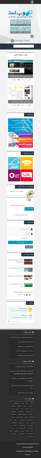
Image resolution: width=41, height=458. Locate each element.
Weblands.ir (31, 451)
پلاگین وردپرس (21, 434)
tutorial (27, 409)
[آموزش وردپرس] (20, 137)
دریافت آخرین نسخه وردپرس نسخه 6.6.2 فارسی (20, 121)
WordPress (13, 414)
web (32, 409)
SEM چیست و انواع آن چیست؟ (24, 366)
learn (27, 403)
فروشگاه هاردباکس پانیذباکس (18, 293)
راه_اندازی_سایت (22, 425)
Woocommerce (29, 412)
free (22, 403)
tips (18, 409)
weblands (21, 412)
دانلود (27, 423)
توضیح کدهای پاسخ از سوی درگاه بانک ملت (15, 261)
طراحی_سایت (30, 428)
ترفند (15, 420)
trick (22, 409)
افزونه (13, 417)
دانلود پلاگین (30, 425)
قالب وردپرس (22, 428)
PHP (32, 403)
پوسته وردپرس (30, 436)
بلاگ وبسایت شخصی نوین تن (25, 342)
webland (14, 412)
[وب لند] (20, 18)
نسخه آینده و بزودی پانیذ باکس (24, 351)
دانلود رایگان (14, 423)
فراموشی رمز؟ (29, 247)
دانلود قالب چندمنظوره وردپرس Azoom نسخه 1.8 (22, 379)
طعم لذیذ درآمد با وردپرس (18, 191)
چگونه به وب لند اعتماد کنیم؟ (25, 393)
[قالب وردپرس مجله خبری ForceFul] (20, 67)
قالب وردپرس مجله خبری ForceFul (20, 76)
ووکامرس (16, 431)
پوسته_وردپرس (13, 434)
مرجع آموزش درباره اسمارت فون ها (19, 309)
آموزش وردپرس (19, 417)
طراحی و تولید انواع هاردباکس (19, 316)
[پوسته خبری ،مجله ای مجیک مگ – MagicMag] (20, 92)
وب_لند (12, 428)
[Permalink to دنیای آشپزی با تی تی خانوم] (28, 278)
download (17, 403)
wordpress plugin (22, 414)
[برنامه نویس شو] (20, 142)
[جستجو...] (31, 36)
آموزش (26, 417)
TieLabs (36, 444)
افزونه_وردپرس (30, 420)
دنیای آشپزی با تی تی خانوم (15, 276)
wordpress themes (31, 416)
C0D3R (31, 447)
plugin (13, 406)
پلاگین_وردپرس (30, 434)
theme (25, 406)
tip (13, 409)
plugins (19, 406)
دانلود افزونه (21, 423)
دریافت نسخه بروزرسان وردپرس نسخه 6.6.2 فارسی (20, 128)
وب (16, 428)
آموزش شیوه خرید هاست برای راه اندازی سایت (22, 387)
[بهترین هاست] (20, 147)
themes (31, 406)
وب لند (27, 431)
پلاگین (11, 431)
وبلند (32, 431)
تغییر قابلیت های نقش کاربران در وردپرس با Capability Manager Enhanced (21, 372)
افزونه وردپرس (22, 420)
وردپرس (22, 431)
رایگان (15, 425)
